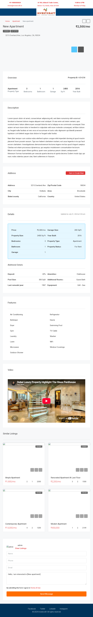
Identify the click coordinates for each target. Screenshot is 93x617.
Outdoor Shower (16, 352)
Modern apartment (58, 524)
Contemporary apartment (15, 524)
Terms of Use (35, 588)
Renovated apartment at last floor (65, 478)
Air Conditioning (16, 314)
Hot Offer (14, 31)
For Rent (6, 31)
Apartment (16, 21)
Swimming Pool (56, 325)
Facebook (32, 609)
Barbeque (14, 320)
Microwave (14, 347)
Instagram (63, 609)
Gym (12, 331)
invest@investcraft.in (15, 6)
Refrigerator (54, 314)
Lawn (12, 342)
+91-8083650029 (15, 3)
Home (7, 21)
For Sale (84, 492)
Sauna (52, 320)
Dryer (12, 325)
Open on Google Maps (76, 173)
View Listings (20, 548)
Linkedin (52, 609)
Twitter (43, 609)
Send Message (46, 594)
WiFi (51, 342)
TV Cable (53, 331)
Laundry (13, 336)
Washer (53, 336)
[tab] (74, 49)
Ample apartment (12, 478)
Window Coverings (57, 347)
